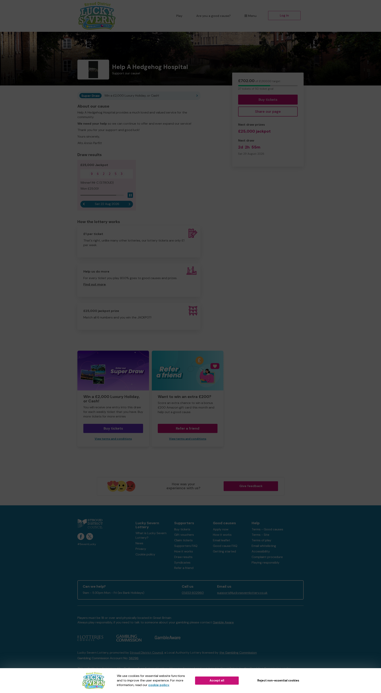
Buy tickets (268, 99)
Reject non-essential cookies (278, 680)
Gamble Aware (223, 622)
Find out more (94, 284)
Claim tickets (183, 540)
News (139, 543)
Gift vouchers (184, 535)
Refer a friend (187, 428)
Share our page (268, 111)
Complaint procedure (267, 557)
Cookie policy (145, 554)
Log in (284, 15)
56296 (134, 658)
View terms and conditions (113, 439)
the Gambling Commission (238, 652)
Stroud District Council (146, 652)
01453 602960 (193, 593)
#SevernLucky (86, 544)
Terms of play (261, 540)
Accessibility (261, 551)
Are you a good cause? (213, 16)
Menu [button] (252, 16)
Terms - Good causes (267, 529)
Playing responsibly (265, 562)
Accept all (217, 680)
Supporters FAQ (185, 546)
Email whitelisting (264, 546)
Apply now (220, 529)
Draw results (183, 557)
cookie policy (158, 685)
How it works (183, 551)
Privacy (141, 549)
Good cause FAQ (225, 546)
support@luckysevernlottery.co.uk (242, 593)
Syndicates (182, 562)
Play (179, 16)
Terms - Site (260, 535)
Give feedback (251, 486)
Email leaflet (221, 540)
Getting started (224, 551)
